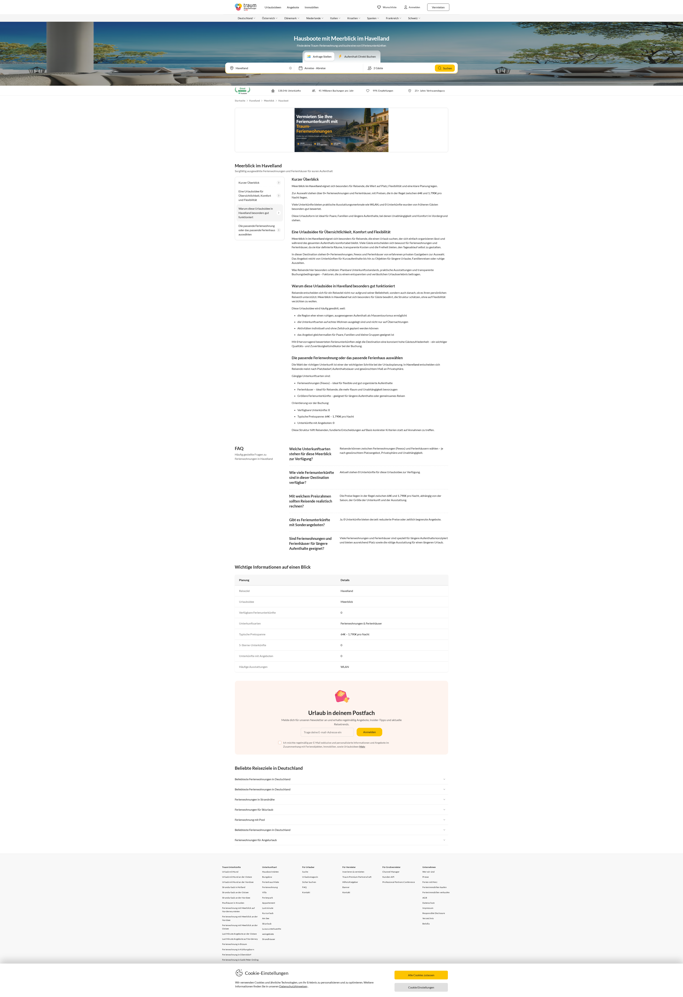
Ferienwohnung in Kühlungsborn (238, 949)
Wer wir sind (428, 871)
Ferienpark (267, 897)
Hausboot (283, 100)
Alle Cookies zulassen (421, 975)
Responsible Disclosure (433, 913)
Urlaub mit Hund (230, 871)
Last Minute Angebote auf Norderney (240, 939)
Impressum (427, 908)
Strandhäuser (268, 939)
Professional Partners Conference (398, 882)
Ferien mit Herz (429, 882)
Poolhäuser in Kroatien (233, 903)
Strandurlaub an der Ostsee (235, 892)
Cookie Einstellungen (421, 987)
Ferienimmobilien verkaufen (436, 892)
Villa (264, 892)
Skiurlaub (266, 923)
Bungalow (267, 877)
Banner (346, 887)
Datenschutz (428, 903)
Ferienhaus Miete (270, 882)
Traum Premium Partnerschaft (356, 877)
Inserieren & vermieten (353, 871)
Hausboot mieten (270, 871)
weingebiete (268, 934)
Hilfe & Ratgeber (350, 882)
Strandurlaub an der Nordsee (236, 897)
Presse (425, 877)
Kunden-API (388, 877)
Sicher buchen (309, 882)
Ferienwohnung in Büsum (234, 944)
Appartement (268, 903)
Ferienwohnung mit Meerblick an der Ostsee (240, 927)
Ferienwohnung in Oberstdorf (236, 954)
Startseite (240, 100)
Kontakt (306, 892)
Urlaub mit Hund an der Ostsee (237, 877)
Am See (265, 918)
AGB (424, 897)
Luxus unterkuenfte (271, 928)
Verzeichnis (428, 918)
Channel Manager (390, 871)
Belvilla (426, 923)
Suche (305, 871)
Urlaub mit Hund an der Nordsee (237, 882)
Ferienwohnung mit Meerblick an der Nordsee (240, 918)
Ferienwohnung (270, 887)
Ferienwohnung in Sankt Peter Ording (240, 959)
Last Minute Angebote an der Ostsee (239, 933)
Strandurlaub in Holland (233, 887)
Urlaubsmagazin (310, 877)
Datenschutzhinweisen (293, 986)
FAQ (304, 887)
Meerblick (269, 100)
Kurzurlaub (267, 913)
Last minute (267, 908)
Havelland (254, 100)
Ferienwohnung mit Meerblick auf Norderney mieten (238, 910)
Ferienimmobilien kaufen (434, 887)
